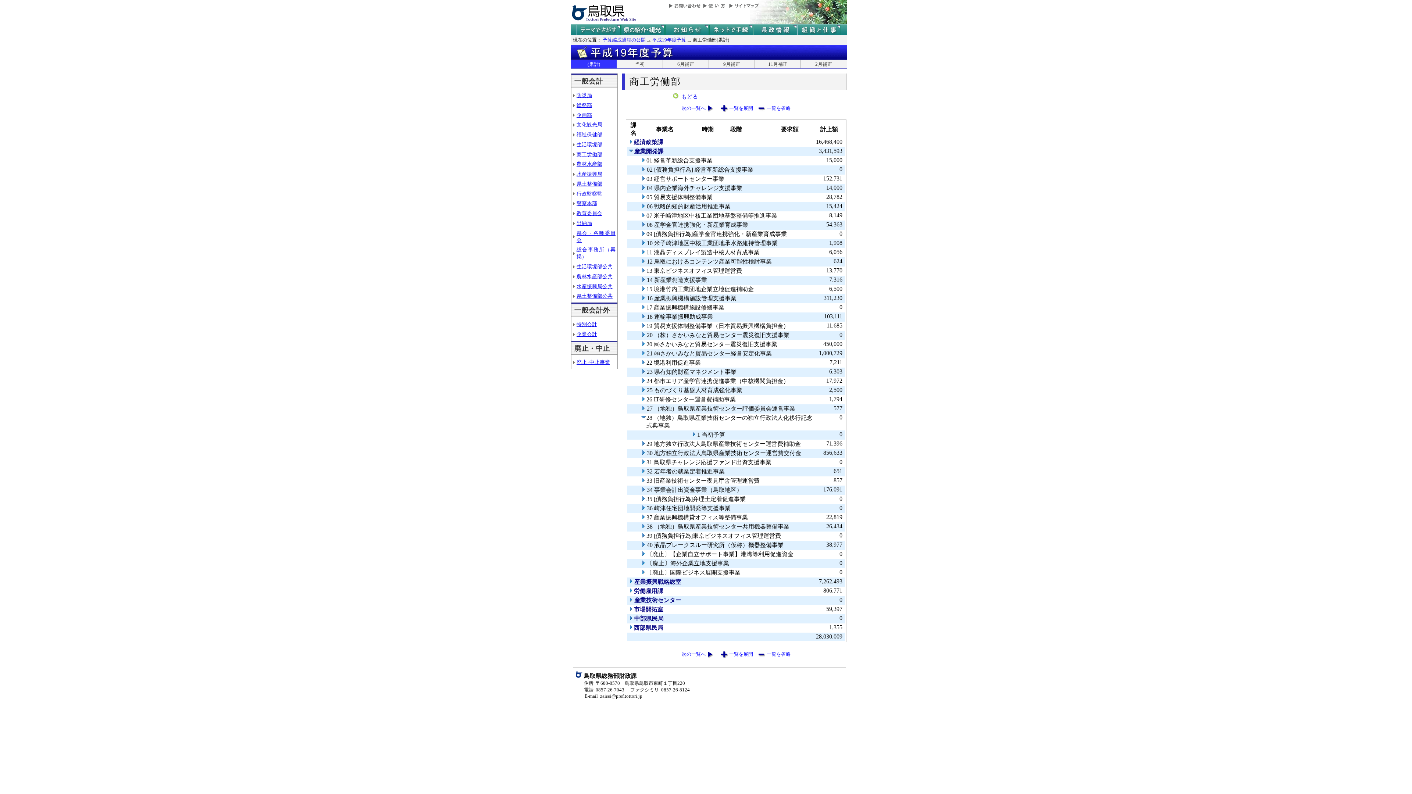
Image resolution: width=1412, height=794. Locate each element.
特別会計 (587, 324)
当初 (640, 64)
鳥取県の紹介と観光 (643, 30)
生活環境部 (589, 144)
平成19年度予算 (669, 40)
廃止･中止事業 (593, 362)
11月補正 (778, 64)
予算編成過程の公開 (624, 40)
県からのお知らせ (687, 30)
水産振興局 (589, 174)
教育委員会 (589, 213)
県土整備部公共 (595, 296)
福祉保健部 (589, 134)
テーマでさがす (599, 30)
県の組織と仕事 (819, 30)
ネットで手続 (731, 30)
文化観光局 (589, 125)
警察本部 (587, 203)
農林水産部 (589, 164)
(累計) (594, 64)
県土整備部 (589, 184)
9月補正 (731, 64)
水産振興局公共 (595, 286)
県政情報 (775, 30)
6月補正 (685, 64)
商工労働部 (589, 154)
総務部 (584, 105)
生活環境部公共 (595, 266)
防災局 (584, 95)
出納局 (584, 223)
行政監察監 (589, 194)
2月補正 (823, 64)
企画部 (584, 115)
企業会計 (587, 334)
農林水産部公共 (595, 276)
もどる (689, 97)
